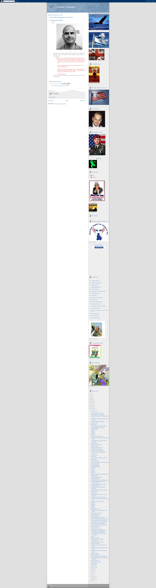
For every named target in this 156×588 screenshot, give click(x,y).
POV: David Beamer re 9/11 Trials (97, 427)
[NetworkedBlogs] (99, 244)
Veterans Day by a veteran (96, 512)
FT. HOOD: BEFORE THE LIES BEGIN (99, 524)
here (65, 74)
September (93, 567)
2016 (91, 398)
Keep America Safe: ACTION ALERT (98, 486)
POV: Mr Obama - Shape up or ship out (99, 425)
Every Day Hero (94, 422)
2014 (91, 401)
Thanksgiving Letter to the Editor (97, 450)
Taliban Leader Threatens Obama (97, 414)
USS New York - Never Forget (97, 529)
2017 (91, 396)
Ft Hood (92, 536)
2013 (91, 402)
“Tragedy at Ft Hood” (95, 463)
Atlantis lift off (93, 488)
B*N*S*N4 (93, 434)
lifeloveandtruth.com (95, 293)
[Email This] (63, 83)
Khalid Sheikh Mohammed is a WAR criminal (99, 474)
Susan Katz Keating (95, 303)
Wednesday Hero (94, 443)
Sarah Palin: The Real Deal (96, 444)
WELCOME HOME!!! (95, 478)
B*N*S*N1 (93, 430)
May (92, 573)
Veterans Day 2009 (95, 515)
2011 (91, 405)
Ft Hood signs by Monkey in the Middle (61, 85)
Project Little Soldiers (95, 465)
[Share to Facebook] (68, 83)
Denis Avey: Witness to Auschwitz (97, 421)
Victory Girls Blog (95, 313)
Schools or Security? (95, 560)
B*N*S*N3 (93, 433)
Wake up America (95, 315)
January (93, 579)
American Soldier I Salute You (97, 447)
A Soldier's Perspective (96, 282)
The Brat (94, 177)
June (92, 572)
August (92, 569)
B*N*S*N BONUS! (94, 428)
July (92, 570)
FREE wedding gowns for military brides (99, 556)
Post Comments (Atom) (60, 103)
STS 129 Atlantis (94, 454)
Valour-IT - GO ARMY (95, 543)
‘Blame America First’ (95, 508)
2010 (91, 407)
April (92, 575)
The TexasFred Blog (95, 308)
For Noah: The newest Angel (96, 449)
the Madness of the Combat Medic (98, 306)
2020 (91, 393)
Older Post (82, 100)
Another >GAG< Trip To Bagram (97, 501)
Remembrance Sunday (95, 526)
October (93, 566)
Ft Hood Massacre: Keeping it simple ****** (99, 521)
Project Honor (94, 299)
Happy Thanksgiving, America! (97, 436)
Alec (93, 175)
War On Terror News (95, 317)
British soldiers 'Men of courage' (97, 541)
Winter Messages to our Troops (97, 412)
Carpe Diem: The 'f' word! (96, 561)
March (92, 576)
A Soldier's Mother (95, 280)
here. (61, 81)
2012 (91, 404)
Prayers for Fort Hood (95, 537)
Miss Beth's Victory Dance (96, 297)
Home (67, 100)
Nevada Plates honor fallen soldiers (98, 523)
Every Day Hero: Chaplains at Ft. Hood (98, 457)
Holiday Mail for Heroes (95, 466)
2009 (91, 408)
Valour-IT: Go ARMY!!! (95, 554)
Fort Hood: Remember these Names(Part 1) (99, 518)
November (93, 411)
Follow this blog (99, 247)
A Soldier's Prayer (94, 446)
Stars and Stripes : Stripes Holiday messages (100, 479)
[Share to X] (66, 83)
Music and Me (94, 424)
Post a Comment (52, 97)
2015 (91, 399)
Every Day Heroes (94, 527)
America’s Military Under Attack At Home (99, 489)
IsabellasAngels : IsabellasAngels (98, 291)
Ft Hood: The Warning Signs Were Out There (100, 462)
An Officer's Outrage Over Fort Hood (98, 497)
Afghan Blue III (94, 284)
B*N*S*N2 (93, 431)
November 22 (93, 456)
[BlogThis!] (65, 83)
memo (64, 61)
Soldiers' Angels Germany (96, 301)
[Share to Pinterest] (69, 83)
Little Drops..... (94, 295)
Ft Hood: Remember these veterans (98, 517)
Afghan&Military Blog (96, 287)
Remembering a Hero (95, 514)
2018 (91, 395)
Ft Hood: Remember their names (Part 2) (99, 520)
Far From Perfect (94, 289)
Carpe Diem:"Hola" (94, 460)
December (93, 409)
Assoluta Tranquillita (66, 7)
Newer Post (51, 100)
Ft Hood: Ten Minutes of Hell (96, 477)
